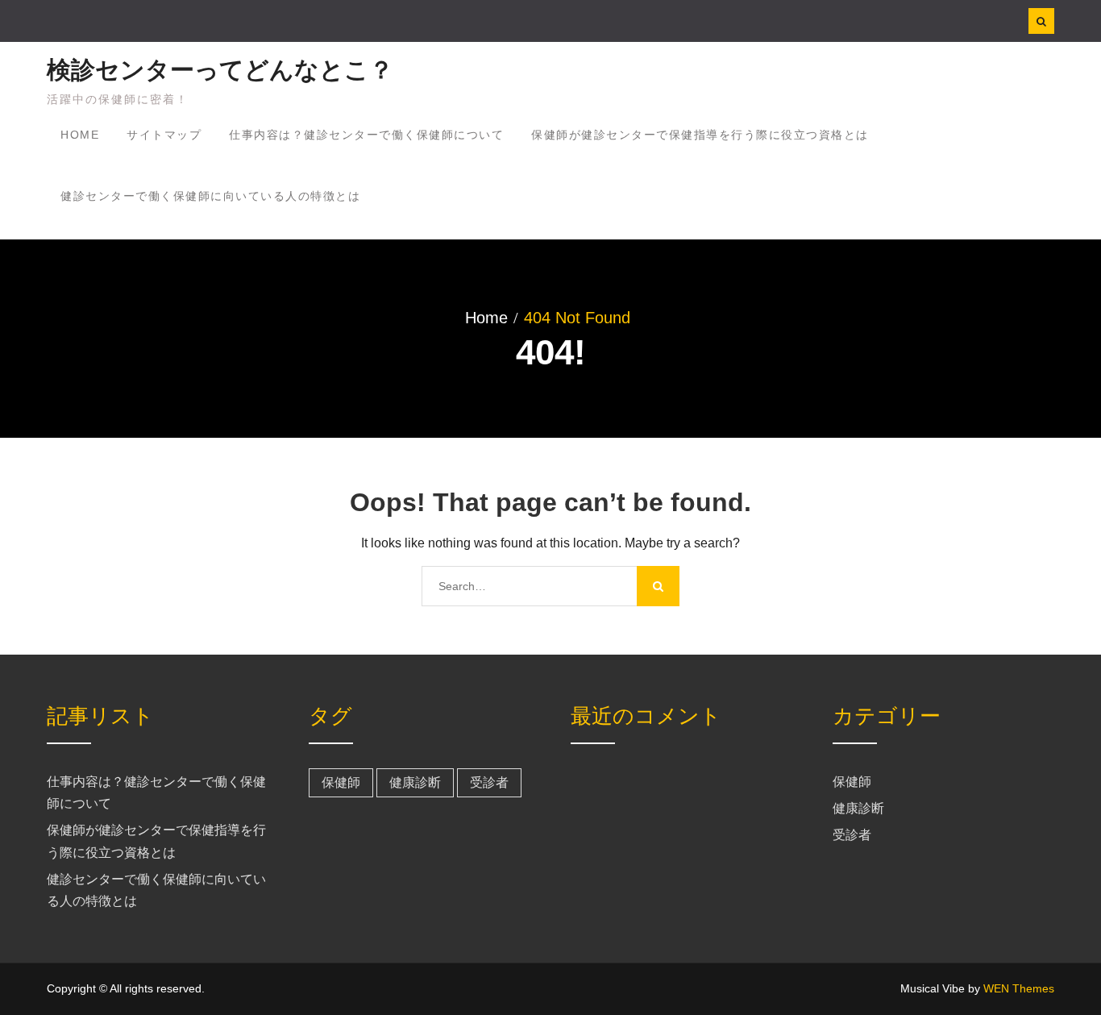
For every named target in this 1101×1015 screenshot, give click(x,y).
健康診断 (415, 782)
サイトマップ (164, 134)
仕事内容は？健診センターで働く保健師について (366, 134)
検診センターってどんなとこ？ (220, 69)
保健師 (341, 782)
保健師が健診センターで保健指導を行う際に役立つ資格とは (700, 134)
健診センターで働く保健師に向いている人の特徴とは (210, 195)
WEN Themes (1018, 988)
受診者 (489, 782)
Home (79, 134)
